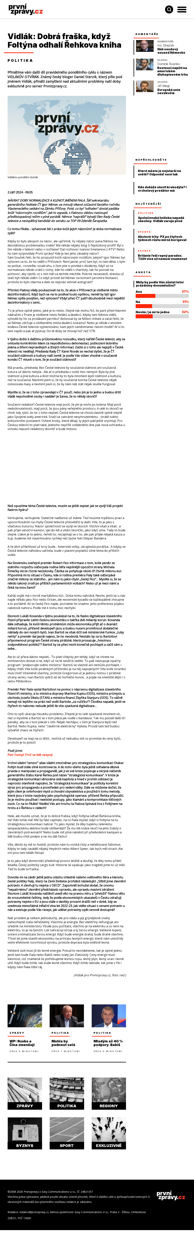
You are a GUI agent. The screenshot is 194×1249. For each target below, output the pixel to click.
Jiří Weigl (163, 86)
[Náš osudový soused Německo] (145, 51)
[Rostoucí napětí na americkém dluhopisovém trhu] (144, 69)
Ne (138, 302)
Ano (139, 292)
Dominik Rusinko (168, 64)
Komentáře (147, 34)
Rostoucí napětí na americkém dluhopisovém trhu (172, 71)
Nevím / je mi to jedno (153, 312)
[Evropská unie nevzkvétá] (145, 91)
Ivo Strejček (165, 45)
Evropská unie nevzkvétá (168, 91)
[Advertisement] (67, 461)
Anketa (143, 272)
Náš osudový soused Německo (171, 51)
